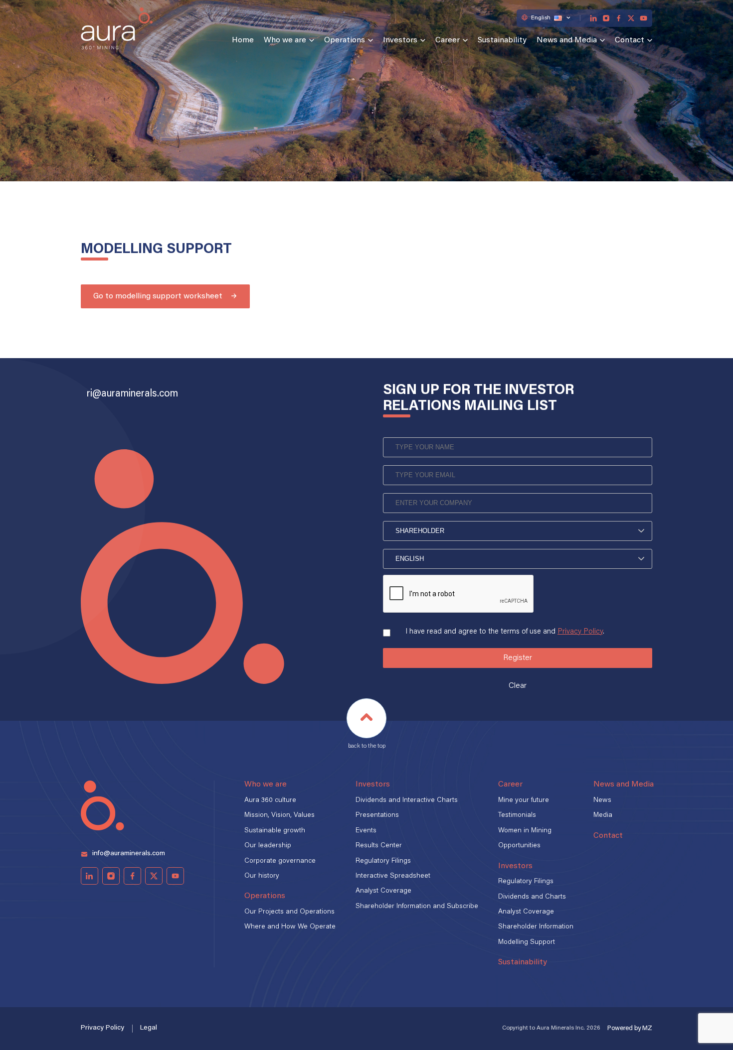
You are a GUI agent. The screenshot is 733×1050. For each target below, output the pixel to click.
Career (447, 40)
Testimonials (517, 815)
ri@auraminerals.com (132, 394)
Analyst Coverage (383, 891)
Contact (629, 40)
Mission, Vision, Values (279, 815)
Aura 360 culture (270, 800)
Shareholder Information (535, 926)
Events (366, 830)
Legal (148, 1028)
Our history (261, 876)
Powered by (629, 1028)
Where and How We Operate (290, 926)
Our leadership (267, 845)
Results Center (379, 845)
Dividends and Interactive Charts (407, 800)
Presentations (377, 815)
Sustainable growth (274, 830)
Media (602, 815)
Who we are (285, 40)
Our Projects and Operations (289, 912)
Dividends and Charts (532, 897)
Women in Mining (524, 830)
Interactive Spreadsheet (393, 876)
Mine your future (523, 800)
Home (243, 40)
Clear (518, 686)
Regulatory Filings (383, 861)
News (602, 800)
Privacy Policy (580, 632)
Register (517, 658)
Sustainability (502, 40)
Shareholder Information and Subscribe (417, 906)
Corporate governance (280, 861)
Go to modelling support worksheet (157, 296)
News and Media (567, 40)
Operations (344, 40)
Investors (400, 40)
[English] (517, 559)
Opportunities (519, 845)
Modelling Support (526, 942)
